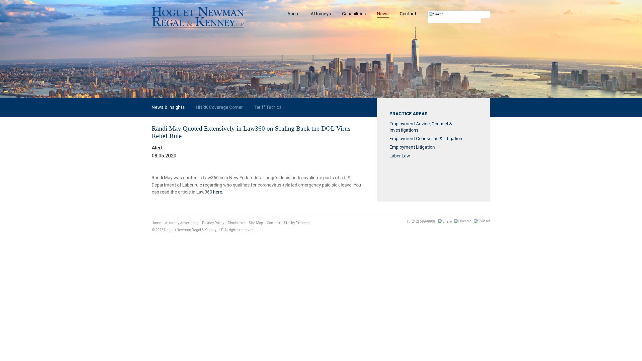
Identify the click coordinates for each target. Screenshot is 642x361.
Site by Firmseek (297, 223)
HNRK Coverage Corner (219, 107)
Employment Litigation (412, 147)
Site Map (256, 223)
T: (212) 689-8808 (421, 221)
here (217, 192)
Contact (273, 223)
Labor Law (399, 155)
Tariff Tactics (268, 107)
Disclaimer (236, 223)
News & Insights (168, 107)
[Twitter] (482, 221)
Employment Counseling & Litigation (425, 138)
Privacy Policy (213, 223)
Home (156, 223)
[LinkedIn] (462, 221)
